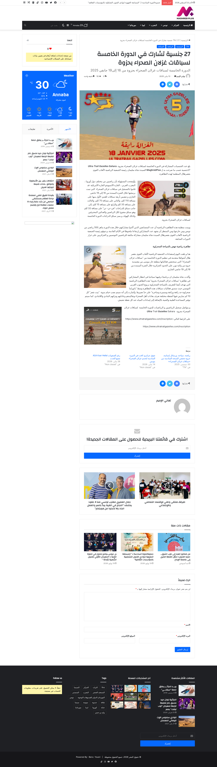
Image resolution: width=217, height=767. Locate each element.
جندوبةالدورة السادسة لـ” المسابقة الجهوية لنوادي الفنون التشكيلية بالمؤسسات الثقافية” (137, 557)
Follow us (57, 678)
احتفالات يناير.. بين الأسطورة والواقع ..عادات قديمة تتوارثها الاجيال (41, 184)
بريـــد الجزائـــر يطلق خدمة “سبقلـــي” (42, 141)
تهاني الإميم (181, 76)
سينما (77, 702)
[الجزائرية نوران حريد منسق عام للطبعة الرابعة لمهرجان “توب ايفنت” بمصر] (64, 157)
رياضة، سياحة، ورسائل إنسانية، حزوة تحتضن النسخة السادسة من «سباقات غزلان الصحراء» (175, 358)
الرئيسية (187, 25)
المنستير (75, 692)
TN (174, 40)
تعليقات (31, 129)
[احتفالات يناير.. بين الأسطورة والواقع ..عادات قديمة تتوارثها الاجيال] (64, 184)
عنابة (103, 707)
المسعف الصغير (99, 692)
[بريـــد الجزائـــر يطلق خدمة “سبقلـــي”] (64, 144)
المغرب (154, 25)
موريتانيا (133, 25)
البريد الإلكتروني (183, 636)
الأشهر (68, 129)
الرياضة (170, 46)
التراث (95, 687)
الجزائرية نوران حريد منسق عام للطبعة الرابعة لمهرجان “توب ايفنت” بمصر (41, 156)
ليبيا (143, 25)
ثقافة (103, 702)
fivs (103, 687)
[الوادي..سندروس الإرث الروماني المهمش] (64, 171)
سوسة (85, 702)
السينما (76, 687)
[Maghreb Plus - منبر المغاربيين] (185, 13)
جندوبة (94, 702)
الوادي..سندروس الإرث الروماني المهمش (44, 169)
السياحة (161, 46)
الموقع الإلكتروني (128, 636)
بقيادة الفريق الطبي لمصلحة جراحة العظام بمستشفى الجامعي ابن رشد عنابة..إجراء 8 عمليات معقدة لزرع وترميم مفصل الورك (40, 201)
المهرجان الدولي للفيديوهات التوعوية (91, 697)
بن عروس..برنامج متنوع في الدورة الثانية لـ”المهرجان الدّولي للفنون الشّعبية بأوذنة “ (126, 2)
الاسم (187, 625)
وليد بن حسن (100, 712)
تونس (165, 25)
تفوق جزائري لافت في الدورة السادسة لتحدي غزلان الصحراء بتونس (142, 358)
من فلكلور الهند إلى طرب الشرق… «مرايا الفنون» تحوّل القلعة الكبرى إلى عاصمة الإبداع (175, 557)
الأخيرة (50, 129)
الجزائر (176, 25)
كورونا (94, 707)
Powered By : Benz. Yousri (88, 757)
